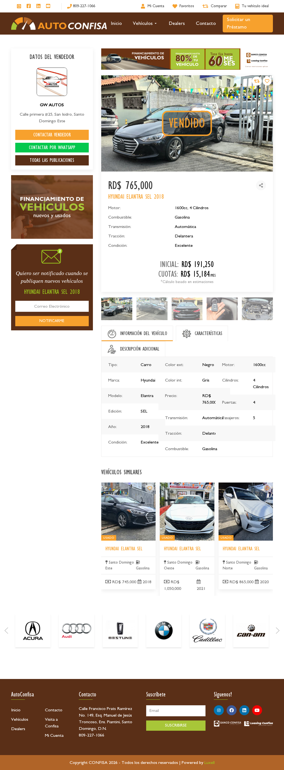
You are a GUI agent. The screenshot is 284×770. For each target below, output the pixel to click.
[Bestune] (120, 630)
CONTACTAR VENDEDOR (52, 135)
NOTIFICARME (51, 321)
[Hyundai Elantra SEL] (149, 488)
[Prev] (6, 630)
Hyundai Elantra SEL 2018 (124, 486)
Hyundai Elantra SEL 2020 (241, 486)
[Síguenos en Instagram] (19, 6)
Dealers (177, 23)
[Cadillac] (207, 630)
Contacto (206, 23)
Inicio (116, 23)
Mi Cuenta (54, 735)
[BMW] (164, 630)
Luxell (209, 762)
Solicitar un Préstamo (238, 23)
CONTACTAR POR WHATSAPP (52, 147)
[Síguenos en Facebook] (29, 6)
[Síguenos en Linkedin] (38, 6)
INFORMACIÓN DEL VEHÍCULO (143, 333)
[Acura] (33, 630)
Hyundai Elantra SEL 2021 (183, 486)
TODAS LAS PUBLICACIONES (52, 160)
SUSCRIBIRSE (176, 725)
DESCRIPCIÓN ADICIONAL (139, 349)
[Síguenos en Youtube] (48, 6)
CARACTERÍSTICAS (208, 333)
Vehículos (143, 23)
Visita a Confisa (52, 722)
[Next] (277, 630)
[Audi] (76, 630)
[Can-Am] (251, 630)
